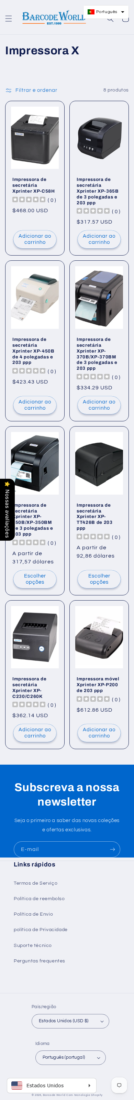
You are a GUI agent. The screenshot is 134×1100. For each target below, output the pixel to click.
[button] (8, 18)
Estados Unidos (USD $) (64, 1020)
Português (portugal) (64, 1057)
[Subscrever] (112, 849)
